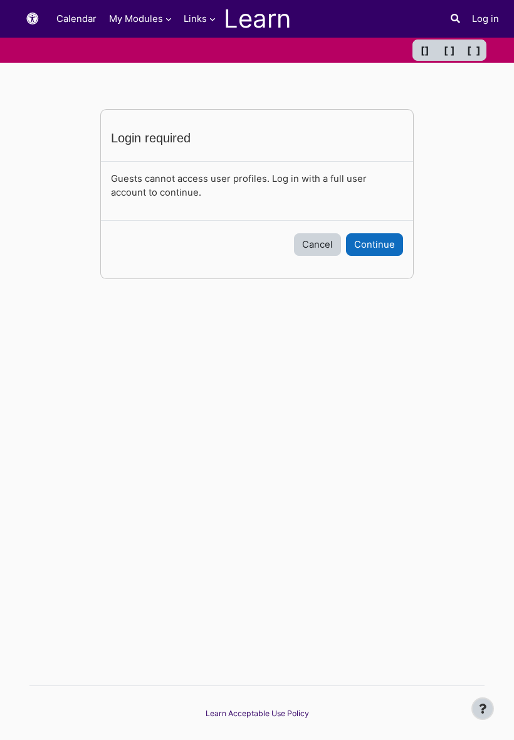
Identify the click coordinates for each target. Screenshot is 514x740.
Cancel (317, 244)
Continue (374, 244)
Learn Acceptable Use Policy (257, 713)
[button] (32, 19)
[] (425, 50)
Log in (485, 18)
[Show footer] (482, 708)
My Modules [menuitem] (136, 18)
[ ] (449, 50)
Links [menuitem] (195, 18)
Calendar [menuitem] (76, 18)
